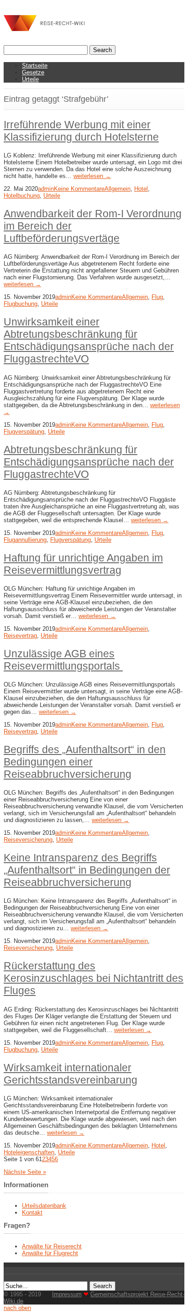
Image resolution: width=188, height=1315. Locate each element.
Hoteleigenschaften (29, 1152)
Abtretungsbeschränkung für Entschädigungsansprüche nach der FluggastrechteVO (89, 462)
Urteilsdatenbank (44, 1205)
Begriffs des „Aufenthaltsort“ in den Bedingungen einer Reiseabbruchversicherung (85, 762)
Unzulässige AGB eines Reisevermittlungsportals (63, 660)
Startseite (34, 65)
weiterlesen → (92, 176)
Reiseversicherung (28, 839)
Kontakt (32, 1212)
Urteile (30, 79)
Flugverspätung (24, 431)
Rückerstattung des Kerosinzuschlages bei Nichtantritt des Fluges (93, 978)
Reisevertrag (20, 635)
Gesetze (33, 72)
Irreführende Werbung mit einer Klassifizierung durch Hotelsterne (81, 131)
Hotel (141, 188)
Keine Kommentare (79, 188)
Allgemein (117, 188)
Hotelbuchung (22, 195)
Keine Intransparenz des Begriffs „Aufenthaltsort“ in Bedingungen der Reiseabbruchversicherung (87, 870)
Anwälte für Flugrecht (50, 1253)
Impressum (67, 1294)
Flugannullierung (25, 539)
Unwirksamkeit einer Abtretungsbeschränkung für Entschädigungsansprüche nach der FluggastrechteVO (89, 340)
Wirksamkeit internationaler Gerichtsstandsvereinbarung (70, 1074)
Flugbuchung (20, 303)
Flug (157, 296)
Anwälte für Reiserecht (52, 1246)
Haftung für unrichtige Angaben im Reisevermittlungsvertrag (83, 564)
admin (46, 188)
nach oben (17, 1308)
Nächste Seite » (25, 1171)
